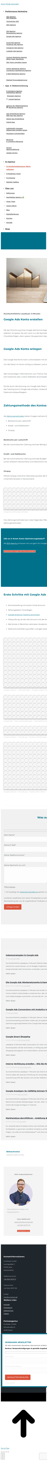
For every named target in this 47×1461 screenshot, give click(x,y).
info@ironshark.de (10, 1297)
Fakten (6, 1314)
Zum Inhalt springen (10, 4)
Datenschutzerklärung (29, 892)
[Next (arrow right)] (4, 1456)
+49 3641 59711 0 (10, 1279)
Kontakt (7, 1305)
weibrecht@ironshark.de (23, 1222)
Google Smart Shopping (18, 1036)
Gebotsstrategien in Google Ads (22, 955)
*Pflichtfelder (9, 887)
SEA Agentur (12, 543)
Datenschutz (8, 1311)
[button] (19, 7)
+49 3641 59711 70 (23, 1225)
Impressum (8, 1308)
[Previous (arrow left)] (2, 1456)
